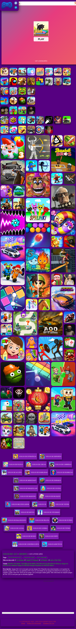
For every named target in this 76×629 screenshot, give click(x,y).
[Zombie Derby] (31, 104)
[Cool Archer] (4, 94)
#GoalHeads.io (48, 563)
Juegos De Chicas (39, 464)
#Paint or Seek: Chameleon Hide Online (25, 563)
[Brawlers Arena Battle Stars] (13, 123)
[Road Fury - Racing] (67, 85)
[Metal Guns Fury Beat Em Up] (67, 123)
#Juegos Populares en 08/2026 (39, 565)
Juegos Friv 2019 (10, 554)
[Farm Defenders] (31, 85)
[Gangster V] (22, 85)
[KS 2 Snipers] (49, 85)
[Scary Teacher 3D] (49, 133)
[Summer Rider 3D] (13, 133)
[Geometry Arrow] (49, 123)
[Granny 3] (58, 123)
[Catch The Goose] (40, 75)
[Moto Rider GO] (31, 133)
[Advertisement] (60, 100)
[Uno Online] (22, 123)
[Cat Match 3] (67, 75)
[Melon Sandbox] (22, 104)
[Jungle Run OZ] (22, 94)
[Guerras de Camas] (40, 123)
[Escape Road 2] (31, 123)
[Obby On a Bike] (4, 104)
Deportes (23, 554)
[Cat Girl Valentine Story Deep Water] (49, 75)
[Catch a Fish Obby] (4, 85)
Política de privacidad (34, 623)
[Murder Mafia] (31, 94)
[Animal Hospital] (58, 85)
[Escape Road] (22, 133)
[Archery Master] (40, 133)
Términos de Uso (48, 623)
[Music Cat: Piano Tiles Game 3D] (31, 75)
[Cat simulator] (4, 75)
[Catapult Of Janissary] (22, 75)
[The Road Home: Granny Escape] (4, 114)
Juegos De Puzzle (16, 464)
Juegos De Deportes (53, 456)
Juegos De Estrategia (27, 456)
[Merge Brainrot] (4, 123)
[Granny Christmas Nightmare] (31, 114)
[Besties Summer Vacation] (58, 75)
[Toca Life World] (4, 133)
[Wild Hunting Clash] (13, 104)
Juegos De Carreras (63, 464)
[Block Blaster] (40, 85)
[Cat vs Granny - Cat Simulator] (13, 75)
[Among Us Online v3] (13, 85)
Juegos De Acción (15, 472)
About (23, 623)
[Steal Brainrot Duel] (22, 114)
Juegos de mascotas (14, 557)
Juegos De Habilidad (39, 472)
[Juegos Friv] (15, 4)
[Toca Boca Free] (13, 94)
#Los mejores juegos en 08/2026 (19, 565)
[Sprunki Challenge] (13, 114)
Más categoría (42, 557)
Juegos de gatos (29, 557)
